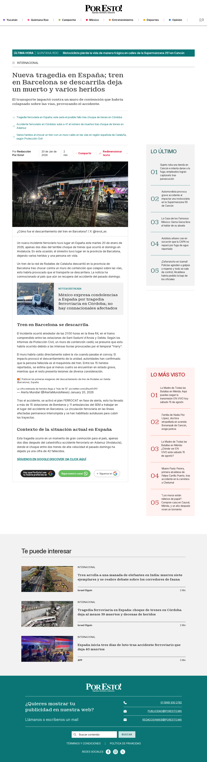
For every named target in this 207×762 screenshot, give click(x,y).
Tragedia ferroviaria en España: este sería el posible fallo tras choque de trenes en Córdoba (69, 117)
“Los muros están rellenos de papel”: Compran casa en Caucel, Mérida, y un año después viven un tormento (175, 502)
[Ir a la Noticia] (70, 299)
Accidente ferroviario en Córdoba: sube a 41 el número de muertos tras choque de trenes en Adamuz (70, 126)
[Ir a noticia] (47, 579)
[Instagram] (115, 751)
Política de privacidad (125, 743)
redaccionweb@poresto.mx (162, 719)
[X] (122, 751)
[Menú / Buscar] (201, 19)
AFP (80, 660)
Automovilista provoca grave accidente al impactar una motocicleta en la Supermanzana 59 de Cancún (176, 198)
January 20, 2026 (82, 392)
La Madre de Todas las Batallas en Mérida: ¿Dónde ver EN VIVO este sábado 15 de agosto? (174, 448)
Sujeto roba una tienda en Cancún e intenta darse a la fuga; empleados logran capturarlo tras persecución (175, 171)
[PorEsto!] (103, 9)
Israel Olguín (85, 590)
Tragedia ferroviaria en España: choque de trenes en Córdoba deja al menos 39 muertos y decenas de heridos (129, 612)
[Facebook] (108, 751)
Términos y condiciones (83, 743)
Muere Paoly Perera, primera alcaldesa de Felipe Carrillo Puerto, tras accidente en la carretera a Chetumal (176, 475)
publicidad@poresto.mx (165, 711)
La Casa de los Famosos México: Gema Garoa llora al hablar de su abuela (175, 222)
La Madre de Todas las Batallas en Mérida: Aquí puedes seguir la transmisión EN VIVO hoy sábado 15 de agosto (174, 394)
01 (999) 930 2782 (171, 702)
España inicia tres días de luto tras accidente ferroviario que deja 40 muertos (129, 647)
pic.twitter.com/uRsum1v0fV (83, 388)
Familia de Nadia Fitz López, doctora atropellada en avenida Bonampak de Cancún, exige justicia (174, 421)
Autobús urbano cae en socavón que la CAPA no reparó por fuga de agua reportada (175, 243)
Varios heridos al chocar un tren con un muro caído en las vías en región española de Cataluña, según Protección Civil (71, 136)
